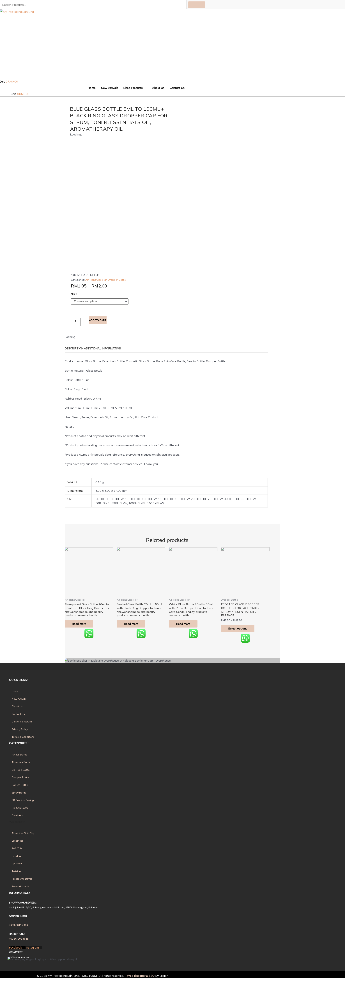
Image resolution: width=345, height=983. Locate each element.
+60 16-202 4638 (18, 938)
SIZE (74, 294)
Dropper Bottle (117, 279)
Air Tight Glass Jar (96, 279)
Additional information (102, 348)
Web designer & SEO (140, 975)
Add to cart (98, 320)
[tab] (74, 348)
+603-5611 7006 (18, 925)
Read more (79, 624)
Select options (237, 628)
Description (74, 348)
